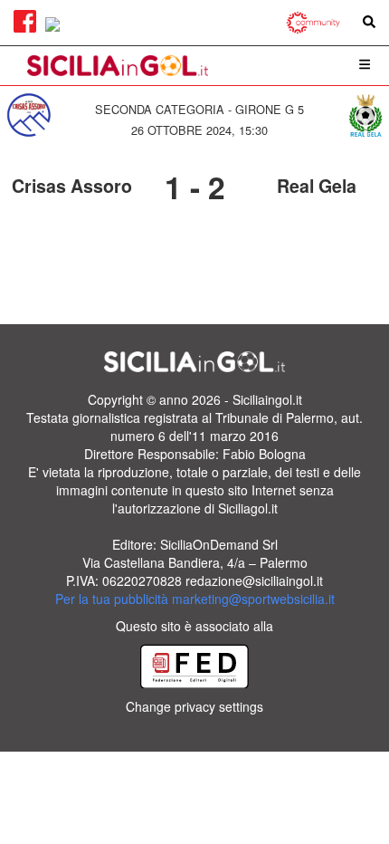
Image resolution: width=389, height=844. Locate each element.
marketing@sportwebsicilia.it (253, 599)
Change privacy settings (194, 706)
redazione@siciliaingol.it (254, 580)
